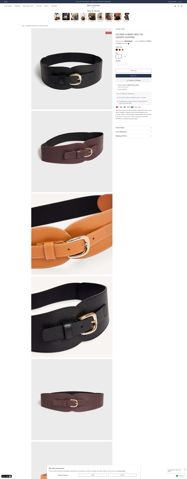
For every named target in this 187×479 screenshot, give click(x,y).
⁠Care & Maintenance (121, 132)
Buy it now (133, 76)
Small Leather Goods (28, 6)
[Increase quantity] (126, 64)
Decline (122, 475)
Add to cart (133, 71)
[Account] (175, 6)
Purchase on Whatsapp (135, 80)
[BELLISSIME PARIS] (93, 6)
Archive (46, 6)
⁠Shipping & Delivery (121, 136)
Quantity (118, 61)
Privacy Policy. (121, 471)
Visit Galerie (54, 6)
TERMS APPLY (107, 2)
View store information (122, 89)
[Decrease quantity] (117, 64)
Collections (17, 6)
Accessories (38, 6)
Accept (92, 475)
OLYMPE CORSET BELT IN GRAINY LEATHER (37, 26)
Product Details (120, 128)
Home (23, 26)
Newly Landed (8, 6)
